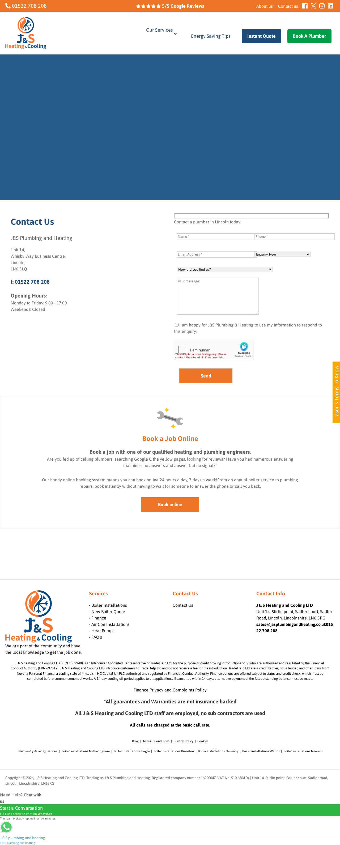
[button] (100, 554)
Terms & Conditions (156, 741)
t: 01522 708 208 (30, 282)
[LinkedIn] (330, 6)
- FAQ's (95, 637)
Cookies (202, 741)
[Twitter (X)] (313, 6)
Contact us (288, 6)
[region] (170, 127)
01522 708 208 (29, 6)
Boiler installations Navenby (218, 751)
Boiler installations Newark (302, 751)
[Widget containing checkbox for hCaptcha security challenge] (214, 350)
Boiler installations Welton (261, 751)
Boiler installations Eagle (132, 751)
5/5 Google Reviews (182, 6)
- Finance (97, 617)
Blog (135, 741)
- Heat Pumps (101, 630)
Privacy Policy (183, 741)
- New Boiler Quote (107, 611)
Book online (170, 504)
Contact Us (183, 605)
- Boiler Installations (108, 605)
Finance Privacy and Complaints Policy (170, 689)
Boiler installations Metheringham (85, 751)
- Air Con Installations (109, 624)
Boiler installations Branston (174, 751)
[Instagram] (322, 6)
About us (264, 6)
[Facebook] (305, 6)
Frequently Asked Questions (37, 751)
